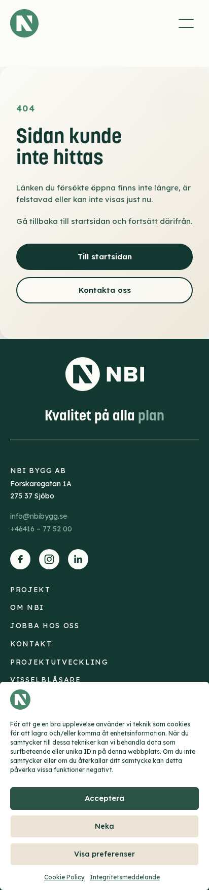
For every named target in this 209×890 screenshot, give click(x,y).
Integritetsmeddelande (125, 877)
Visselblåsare (45, 679)
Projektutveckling (59, 662)
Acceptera (104, 798)
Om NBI (27, 607)
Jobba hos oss (45, 625)
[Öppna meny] (186, 23)
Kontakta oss (105, 290)
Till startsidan (105, 256)
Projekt (30, 589)
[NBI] (24, 23)
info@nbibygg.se (38, 516)
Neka (104, 826)
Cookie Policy (64, 877)
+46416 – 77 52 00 (41, 528)
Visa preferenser (104, 854)
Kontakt (31, 643)
